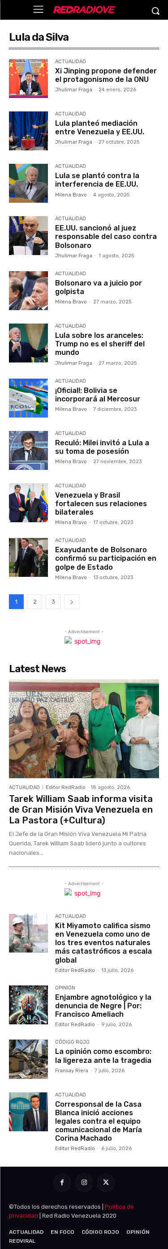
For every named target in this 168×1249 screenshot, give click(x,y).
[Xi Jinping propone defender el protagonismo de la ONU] (28, 78)
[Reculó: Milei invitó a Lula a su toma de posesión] (28, 450)
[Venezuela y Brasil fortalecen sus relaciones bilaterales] (28, 502)
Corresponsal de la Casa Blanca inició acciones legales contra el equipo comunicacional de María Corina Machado (98, 1121)
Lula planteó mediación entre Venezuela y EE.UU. (99, 127)
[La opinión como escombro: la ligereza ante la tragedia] (28, 1059)
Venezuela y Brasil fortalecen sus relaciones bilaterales (101, 503)
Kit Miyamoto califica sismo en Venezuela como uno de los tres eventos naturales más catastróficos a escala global (103, 942)
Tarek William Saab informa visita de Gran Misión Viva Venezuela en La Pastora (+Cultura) (81, 809)
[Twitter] (106, 1182)
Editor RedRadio (66, 787)
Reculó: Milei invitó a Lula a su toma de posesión (102, 447)
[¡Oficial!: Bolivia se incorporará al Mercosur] (28, 398)
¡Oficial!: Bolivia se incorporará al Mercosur (97, 394)
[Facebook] (62, 1182)
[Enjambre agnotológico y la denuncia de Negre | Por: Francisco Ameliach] (28, 1004)
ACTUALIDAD (70, 61)
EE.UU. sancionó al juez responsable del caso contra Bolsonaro (106, 236)
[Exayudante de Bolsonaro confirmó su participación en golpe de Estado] (28, 557)
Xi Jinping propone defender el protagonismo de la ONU (106, 75)
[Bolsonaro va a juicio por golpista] (28, 290)
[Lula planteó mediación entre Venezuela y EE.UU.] (28, 130)
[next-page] (71, 601)
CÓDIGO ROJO (72, 1042)
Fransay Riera (71, 1071)
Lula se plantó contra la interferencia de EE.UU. (97, 179)
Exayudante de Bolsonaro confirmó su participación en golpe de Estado (105, 558)
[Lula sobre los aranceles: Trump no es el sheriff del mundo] (28, 343)
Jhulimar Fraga (73, 90)
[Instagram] (84, 1182)
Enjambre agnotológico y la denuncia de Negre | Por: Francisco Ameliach (103, 1006)
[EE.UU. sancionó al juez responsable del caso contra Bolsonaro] (28, 235)
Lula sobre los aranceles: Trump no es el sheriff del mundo (100, 344)
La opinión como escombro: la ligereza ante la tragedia (103, 1055)
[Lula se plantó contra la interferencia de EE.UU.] (28, 183)
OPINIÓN (65, 988)
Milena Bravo (71, 195)
